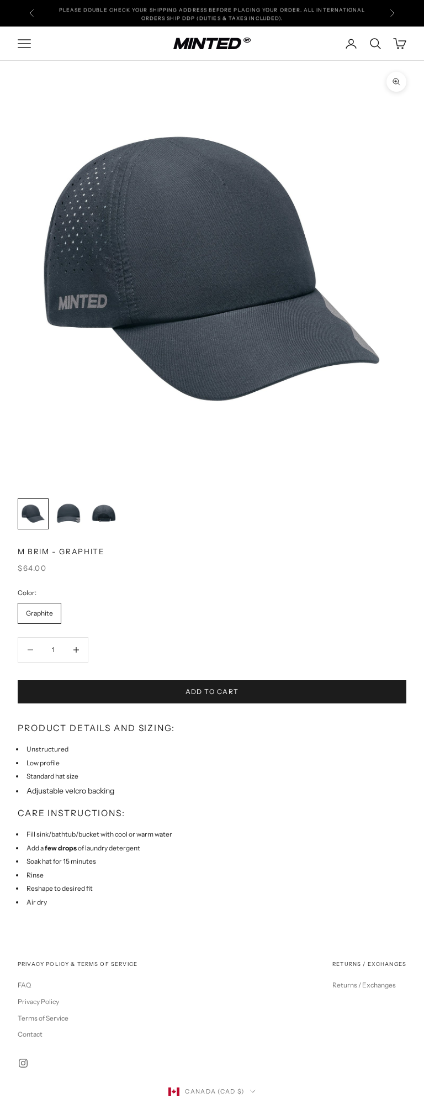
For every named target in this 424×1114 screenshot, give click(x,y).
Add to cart (212, 691)
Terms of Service (43, 1018)
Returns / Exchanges (364, 985)
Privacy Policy (38, 1001)
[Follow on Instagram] (23, 1063)
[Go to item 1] (33, 513)
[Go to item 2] (68, 513)
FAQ (24, 985)
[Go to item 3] (103, 513)
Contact (30, 1034)
